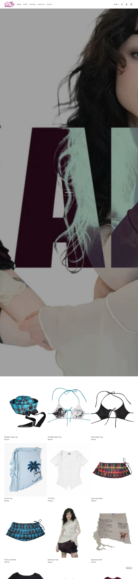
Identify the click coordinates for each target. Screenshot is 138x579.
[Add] (87, 432)
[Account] (126, 4)
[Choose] (43, 432)
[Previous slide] (7, 408)
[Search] (122, 4)
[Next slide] (43, 408)
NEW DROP (69, 192)
